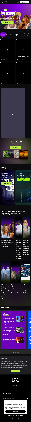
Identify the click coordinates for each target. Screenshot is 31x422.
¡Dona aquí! (6, 22)
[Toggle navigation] (2, 2)
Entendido (15, 411)
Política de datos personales (15, 415)
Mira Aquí (15, 147)
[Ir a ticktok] (14, 385)
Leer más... (15, 371)
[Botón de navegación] (13, 352)
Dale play (6, 183)
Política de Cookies (9, 408)
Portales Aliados (7, 393)
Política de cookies (16, 419)
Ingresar (23, 2)
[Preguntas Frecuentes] (18, 2)
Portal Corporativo (8, 398)
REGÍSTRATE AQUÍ (22, 179)
